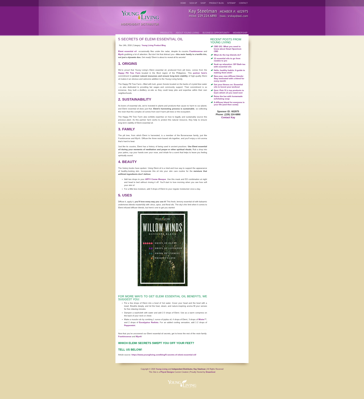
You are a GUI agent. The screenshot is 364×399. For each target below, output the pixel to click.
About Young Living (187, 32)
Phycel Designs (167, 372)
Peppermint (129, 325)
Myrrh (121, 54)
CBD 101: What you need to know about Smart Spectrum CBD (227, 48)
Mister (201, 319)
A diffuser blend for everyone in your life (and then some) (229, 103)
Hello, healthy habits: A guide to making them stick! (229, 71)
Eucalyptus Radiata (148, 322)
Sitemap (231, 3)
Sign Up (193, 3)
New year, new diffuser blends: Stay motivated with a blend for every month (229, 78)
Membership (240, 32)
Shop (203, 3)
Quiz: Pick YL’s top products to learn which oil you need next (229, 91)
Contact (243, 3)
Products (166, 32)
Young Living (161, 369)
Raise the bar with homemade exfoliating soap (228, 97)
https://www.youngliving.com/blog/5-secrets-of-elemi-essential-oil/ (164, 355)
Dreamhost (210, 372)
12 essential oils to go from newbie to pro (227, 59)
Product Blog (216, 3)
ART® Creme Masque (155, 179)
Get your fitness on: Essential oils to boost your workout (228, 85)
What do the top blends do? (227, 55)
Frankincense (196, 51)
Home (183, 3)
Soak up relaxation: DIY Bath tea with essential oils (229, 65)
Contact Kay (228, 117)
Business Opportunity (216, 32)
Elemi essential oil (127, 51)
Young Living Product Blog (154, 45)
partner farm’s (200, 73)
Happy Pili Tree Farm (129, 73)
